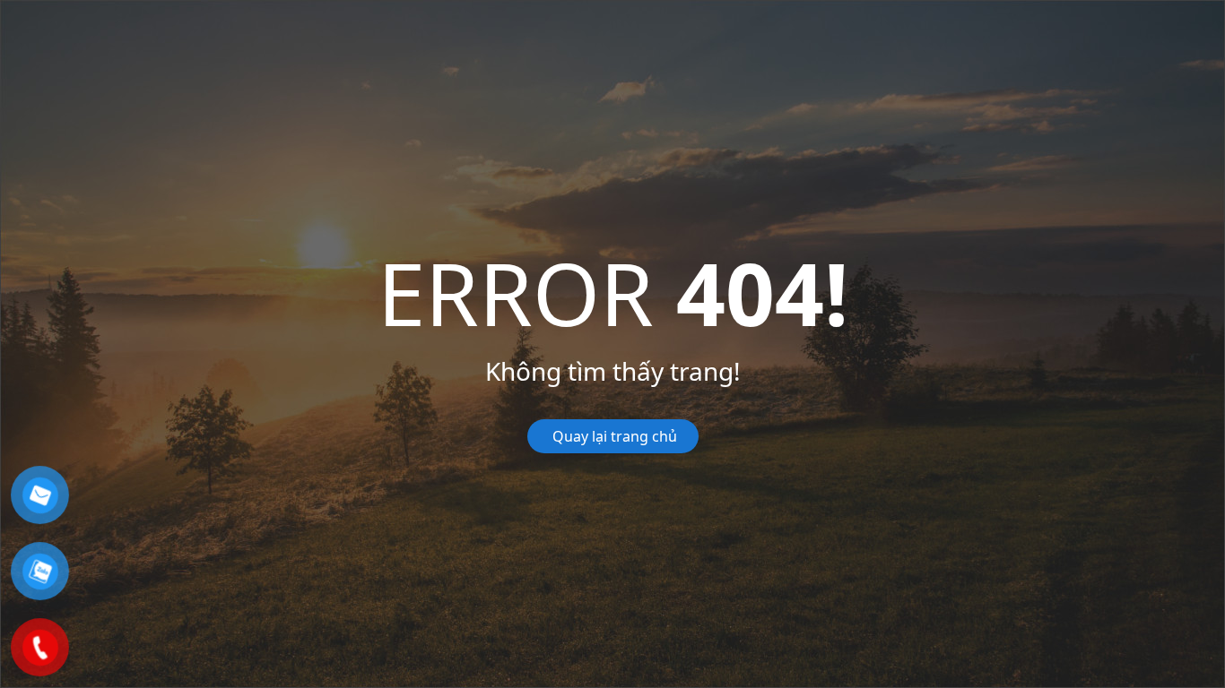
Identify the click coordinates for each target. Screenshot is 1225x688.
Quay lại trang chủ (613, 436)
